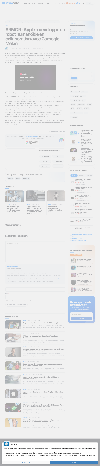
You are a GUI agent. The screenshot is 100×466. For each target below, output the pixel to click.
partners (11, 448)
